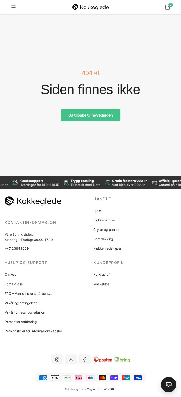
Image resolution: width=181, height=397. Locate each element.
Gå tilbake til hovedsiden (90, 115)
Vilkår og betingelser (21, 303)
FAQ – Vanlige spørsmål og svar (29, 293)
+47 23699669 (17, 248)
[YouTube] (71, 359)
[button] (134, 199)
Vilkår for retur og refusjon (25, 312)
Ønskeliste (101, 284)
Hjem (97, 211)
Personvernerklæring (21, 322)
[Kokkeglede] (90, 7)
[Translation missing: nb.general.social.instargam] (57, 359)
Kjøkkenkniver (104, 220)
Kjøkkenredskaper (107, 248)
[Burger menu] (13, 7)
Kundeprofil (102, 274)
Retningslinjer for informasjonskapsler (33, 331)
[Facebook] (84, 359)
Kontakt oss (14, 284)
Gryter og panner (106, 230)
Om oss (10, 274)
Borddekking (103, 239)
